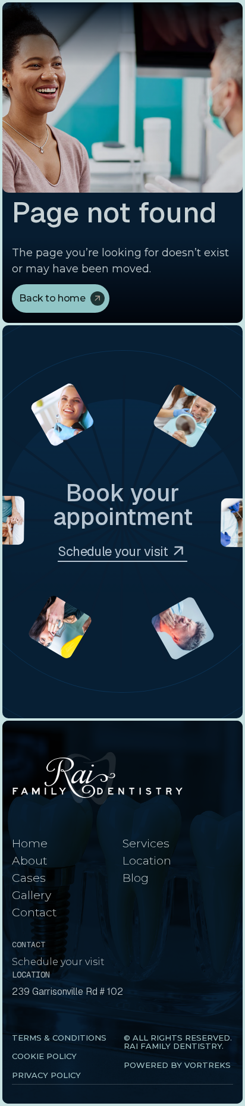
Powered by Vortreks (177, 1065)
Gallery (31, 895)
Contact (34, 912)
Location (146, 860)
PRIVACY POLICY (46, 1075)
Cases (29, 878)
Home (30, 843)
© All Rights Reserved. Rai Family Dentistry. (178, 1042)
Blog (135, 878)
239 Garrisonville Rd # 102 (67, 991)
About (29, 860)
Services (145, 843)
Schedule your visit (58, 961)
